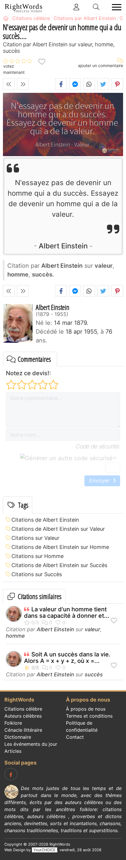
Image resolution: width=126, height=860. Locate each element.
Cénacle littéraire (23, 730)
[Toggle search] (96, 7)
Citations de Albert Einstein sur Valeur (58, 529)
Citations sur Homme (37, 556)
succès (94, 674)
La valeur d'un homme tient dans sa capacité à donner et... (66, 612)
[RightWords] (6, 18)
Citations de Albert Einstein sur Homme (60, 547)
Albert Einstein (63, 246)
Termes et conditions (89, 716)
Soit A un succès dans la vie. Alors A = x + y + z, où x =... (67, 657)
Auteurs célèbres (23, 716)
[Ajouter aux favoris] (42, 61)
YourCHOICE (44, 850)
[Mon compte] (76, 7)
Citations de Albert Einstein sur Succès (59, 565)
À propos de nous (85, 709)
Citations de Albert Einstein (45, 520)
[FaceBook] (10, 774)
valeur (92, 629)
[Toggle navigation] (114, 7)
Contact (75, 737)
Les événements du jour (30, 744)
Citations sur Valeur (35, 538)
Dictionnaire (17, 737)
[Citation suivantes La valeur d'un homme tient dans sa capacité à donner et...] (23, 84)
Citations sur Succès (36, 574)
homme (15, 636)
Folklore (13, 723)
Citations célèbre (23, 709)
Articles (12, 751)
